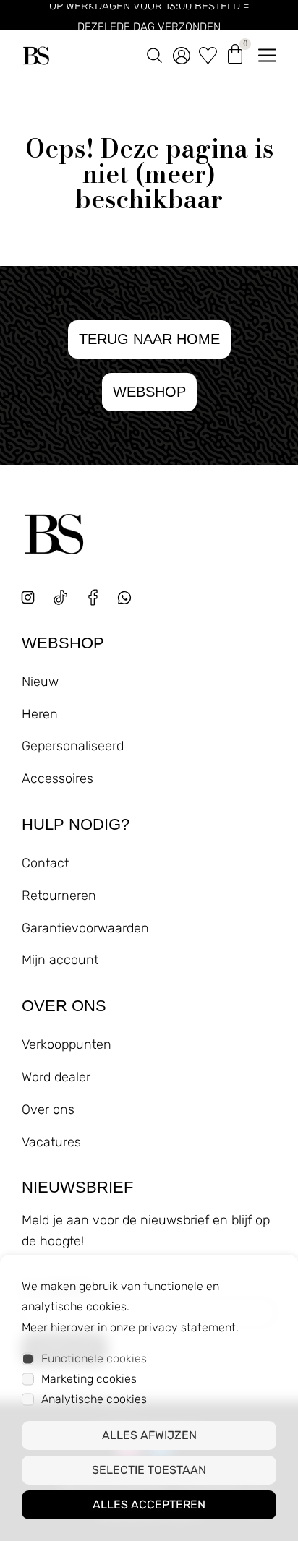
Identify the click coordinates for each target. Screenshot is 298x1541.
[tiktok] (60, 597)
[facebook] (93, 597)
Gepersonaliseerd (73, 746)
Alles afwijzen (149, 1435)
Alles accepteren (149, 1504)
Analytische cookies (94, 1399)
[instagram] (28, 597)
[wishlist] (208, 52)
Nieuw (40, 682)
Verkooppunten (66, 1044)
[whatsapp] (130, 603)
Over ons (48, 1109)
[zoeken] (154, 52)
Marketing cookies (89, 1379)
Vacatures (51, 1142)
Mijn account (60, 960)
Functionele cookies (94, 1358)
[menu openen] (267, 52)
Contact (45, 863)
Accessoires (57, 778)
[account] (181, 52)
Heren (40, 714)
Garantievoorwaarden (85, 928)
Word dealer (56, 1077)
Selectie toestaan (149, 1470)
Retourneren (59, 895)
